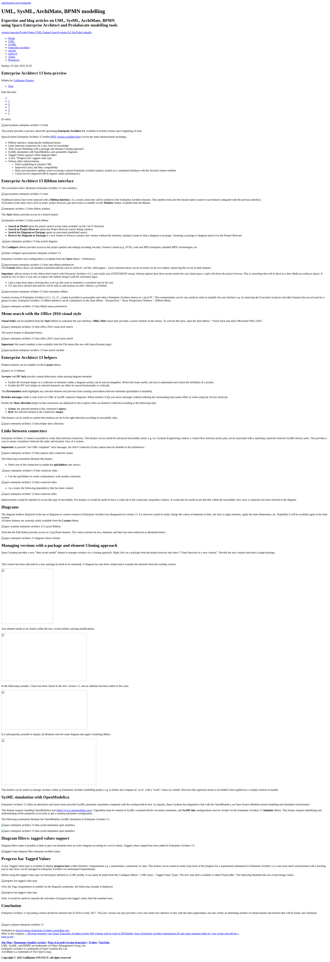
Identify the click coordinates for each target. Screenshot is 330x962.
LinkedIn (87, 32)
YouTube (104, 942)
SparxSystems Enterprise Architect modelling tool (42, 930)
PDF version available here (65, 136)
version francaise (10, 32)
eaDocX (12, 53)
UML (11, 41)
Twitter (23, 32)
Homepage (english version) (30, 942)
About (11, 56)
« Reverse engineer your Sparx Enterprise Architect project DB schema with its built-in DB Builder (79, 933)
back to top (7, 936)
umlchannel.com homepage (16, 2)
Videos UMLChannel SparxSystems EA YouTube (54, 32)
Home (11, 38)
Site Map (6, 942)
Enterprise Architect (19, 47)
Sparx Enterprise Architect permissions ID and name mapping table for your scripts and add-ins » (186, 933)
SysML (12, 44)
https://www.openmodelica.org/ (74, 810)
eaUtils (12, 50)
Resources (13, 59)
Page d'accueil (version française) (67, 942)
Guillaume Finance (23, 80)
